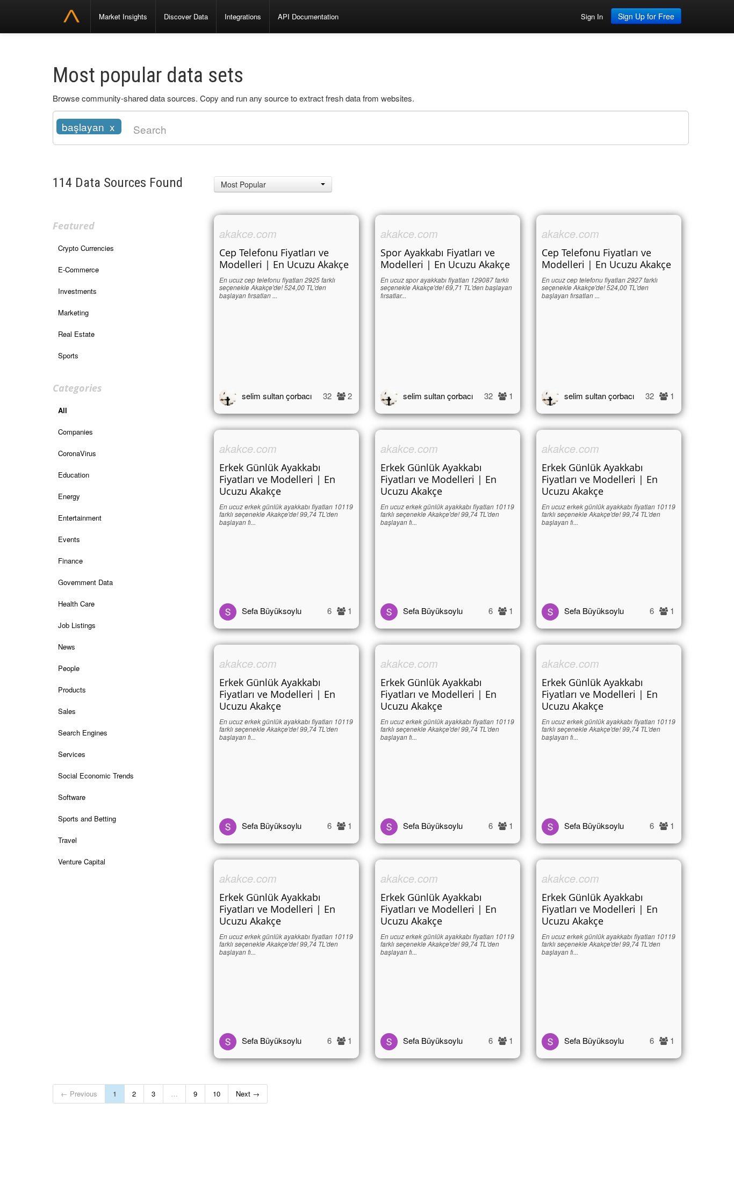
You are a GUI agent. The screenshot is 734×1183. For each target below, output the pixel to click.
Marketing (73, 312)
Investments (77, 291)
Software (71, 797)
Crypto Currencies (86, 248)
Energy (69, 496)
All (62, 410)
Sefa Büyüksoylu (271, 610)
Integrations (243, 16)
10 (216, 1093)
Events (69, 539)
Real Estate (76, 334)
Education (73, 475)
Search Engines (82, 732)
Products (72, 689)
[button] (273, 184)
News (66, 646)
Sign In (592, 16)
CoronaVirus (77, 453)
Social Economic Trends (96, 775)
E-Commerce (78, 269)
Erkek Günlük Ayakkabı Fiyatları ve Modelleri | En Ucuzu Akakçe (277, 479)
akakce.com (248, 233)
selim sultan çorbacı (277, 395)
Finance (70, 561)
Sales (67, 711)
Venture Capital (81, 861)
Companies (75, 432)
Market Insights (123, 16)
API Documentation (308, 16)
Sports (68, 355)
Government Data (85, 582)
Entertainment (80, 518)
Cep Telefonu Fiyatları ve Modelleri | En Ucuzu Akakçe (284, 258)
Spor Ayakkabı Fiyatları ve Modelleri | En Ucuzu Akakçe (445, 258)
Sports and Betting (87, 818)
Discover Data (186, 16)
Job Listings (77, 625)
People (69, 668)
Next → (248, 1093)
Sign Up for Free (646, 16)
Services (71, 754)
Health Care (76, 603)
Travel (67, 840)
